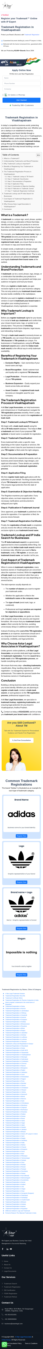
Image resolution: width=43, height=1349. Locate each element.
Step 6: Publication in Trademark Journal (20, 188)
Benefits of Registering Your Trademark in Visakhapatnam (18, 168)
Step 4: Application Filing (15, 184)
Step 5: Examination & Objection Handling (20, 186)
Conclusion (8, 209)
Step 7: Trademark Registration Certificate (20, 191)
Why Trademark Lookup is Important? (17, 164)
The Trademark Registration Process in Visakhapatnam (17, 173)
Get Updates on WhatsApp (16, 95)
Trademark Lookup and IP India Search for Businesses (19, 195)
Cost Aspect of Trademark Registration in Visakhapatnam (18, 200)
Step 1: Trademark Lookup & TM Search (20, 176)
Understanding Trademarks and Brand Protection (21, 161)
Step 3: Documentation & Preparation (19, 181)
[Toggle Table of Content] (37, 155)
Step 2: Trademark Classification (17, 179)
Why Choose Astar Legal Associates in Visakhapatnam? (17, 205)
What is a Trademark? (11, 158)
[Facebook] (3, 1249)
